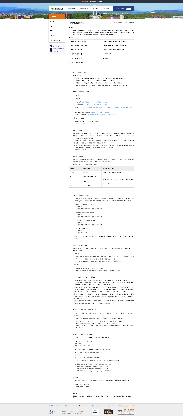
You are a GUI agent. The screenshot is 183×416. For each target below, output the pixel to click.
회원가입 (122, 8)
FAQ (51, 26)
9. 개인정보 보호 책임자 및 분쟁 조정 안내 (113, 50)
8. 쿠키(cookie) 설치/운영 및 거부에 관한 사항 (115, 45)
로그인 (117, 8)
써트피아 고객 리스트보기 (80, 150)
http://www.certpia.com (107, 30)
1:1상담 (52, 31)
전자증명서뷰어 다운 (58, 48)
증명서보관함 (84, 9)
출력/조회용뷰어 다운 (58, 46)
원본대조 (95, 9)
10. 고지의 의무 (107, 54)
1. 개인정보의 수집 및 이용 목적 (78, 41)
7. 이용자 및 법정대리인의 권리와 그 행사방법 (114, 41)
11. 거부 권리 (106, 58)
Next (134, 406)
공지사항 (52, 21)
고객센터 (106, 9)
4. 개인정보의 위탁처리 (76, 54)
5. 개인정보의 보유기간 (76, 58)
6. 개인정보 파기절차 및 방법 (77, 62)
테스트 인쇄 (56, 51)
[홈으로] (57, 8)
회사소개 (64, 411)
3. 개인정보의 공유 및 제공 (76, 50)
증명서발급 (71, 9)
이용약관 (52, 35)
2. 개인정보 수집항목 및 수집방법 (78, 45)
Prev (50, 406)
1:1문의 (122, 413)
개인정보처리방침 (55, 40)
